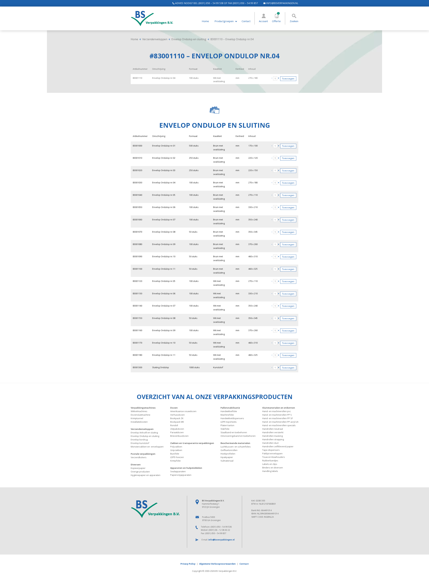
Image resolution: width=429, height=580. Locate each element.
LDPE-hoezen (177, 457)
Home (205, 21)
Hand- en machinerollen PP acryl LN (280, 421)
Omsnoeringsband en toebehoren (238, 435)
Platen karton (227, 425)
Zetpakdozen (177, 428)
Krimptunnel (137, 418)
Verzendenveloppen (154, 39)
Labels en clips (269, 464)
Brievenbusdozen (179, 435)
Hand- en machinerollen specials (279, 425)
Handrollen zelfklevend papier (277, 446)
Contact (246, 21)
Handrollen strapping (273, 439)
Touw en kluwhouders (273, 457)
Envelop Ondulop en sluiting (188, 39)
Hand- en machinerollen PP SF (277, 418)
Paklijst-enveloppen (272, 453)
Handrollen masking (272, 435)
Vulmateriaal (227, 460)
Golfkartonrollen (229, 450)
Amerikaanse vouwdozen (183, 411)
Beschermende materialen (235, 443)
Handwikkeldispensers (232, 418)
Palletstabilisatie (230, 407)
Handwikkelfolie (229, 411)
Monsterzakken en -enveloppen (147, 446)
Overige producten (140, 471)
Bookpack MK (177, 421)
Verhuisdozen (177, 414)
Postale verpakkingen (143, 453)
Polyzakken (176, 446)
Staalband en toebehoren (234, 432)
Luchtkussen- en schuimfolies (236, 446)
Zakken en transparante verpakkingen (192, 443)
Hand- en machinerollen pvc (276, 411)
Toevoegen (288, 78)
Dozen (174, 407)
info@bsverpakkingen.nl (281, 3)
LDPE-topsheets (229, 421)
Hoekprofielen (228, 453)
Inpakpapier (227, 457)
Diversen (136, 464)
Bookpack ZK (176, 418)
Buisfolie (174, 453)
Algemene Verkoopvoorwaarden (217, 563)
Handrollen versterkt (272, 432)
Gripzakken (176, 450)
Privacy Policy (187, 563)
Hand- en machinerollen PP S (277, 414)
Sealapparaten (178, 471)
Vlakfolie (225, 428)
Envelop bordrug (139, 439)
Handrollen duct (270, 442)
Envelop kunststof (140, 443)
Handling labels (270, 471)
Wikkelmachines (139, 411)
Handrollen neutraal (272, 428)
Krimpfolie (175, 460)
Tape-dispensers (271, 449)
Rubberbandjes (270, 460)
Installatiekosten (139, 421)
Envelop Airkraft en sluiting (144, 432)
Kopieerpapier (138, 468)
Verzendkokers (138, 457)
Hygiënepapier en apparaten (145, 475)
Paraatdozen (177, 432)
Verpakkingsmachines (143, 407)
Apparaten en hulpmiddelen (186, 467)
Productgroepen (224, 21)
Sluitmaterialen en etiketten (278, 407)
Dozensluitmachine (140, 414)
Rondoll (174, 425)
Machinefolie (227, 414)
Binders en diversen (272, 467)
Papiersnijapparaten (180, 474)
